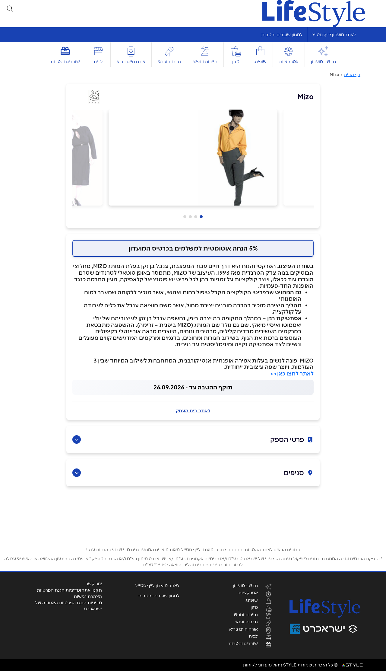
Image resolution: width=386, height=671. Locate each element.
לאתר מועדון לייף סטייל (334, 34)
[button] (201, 216)
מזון (235, 61)
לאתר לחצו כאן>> (292, 373)
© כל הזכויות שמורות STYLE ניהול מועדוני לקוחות (291, 665)
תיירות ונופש (205, 61)
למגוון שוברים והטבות (281, 34)
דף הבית (352, 74)
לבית (98, 61)
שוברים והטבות (65, 61)
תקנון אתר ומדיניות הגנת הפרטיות (69, 590)
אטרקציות (289, 61)
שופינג (260, 61)
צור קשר (94, 583)
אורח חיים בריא (131, 61)
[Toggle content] (76, 439)
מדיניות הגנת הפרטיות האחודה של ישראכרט (68, 606)
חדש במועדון (323, 61)
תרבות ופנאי (169, 61)
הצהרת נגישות (88, 596)
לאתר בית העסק (193, 411)
